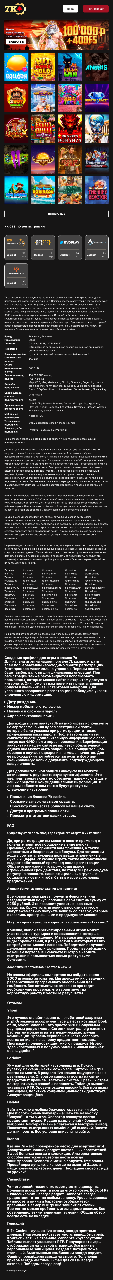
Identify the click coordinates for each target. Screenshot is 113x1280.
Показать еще (56, 213)
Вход (70, 8)
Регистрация (96, 8)
